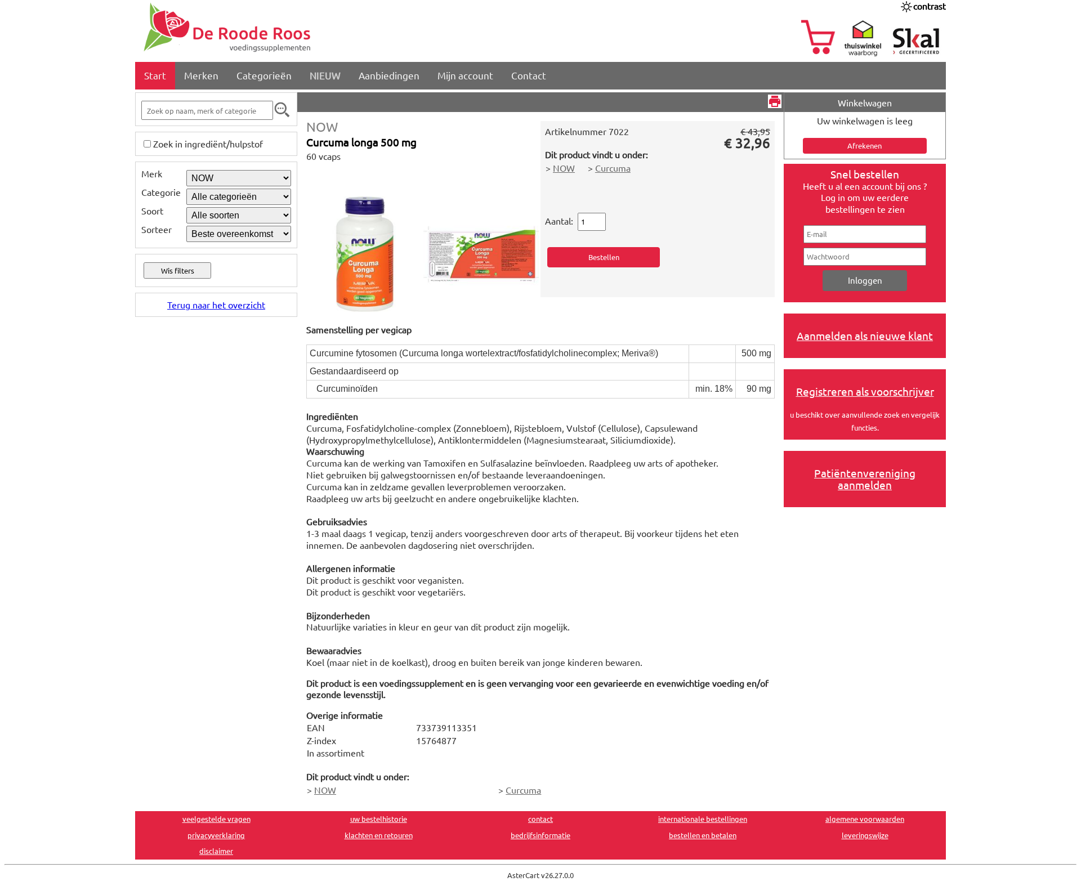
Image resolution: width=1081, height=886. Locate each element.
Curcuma (613, 167)
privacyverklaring (216, 835)
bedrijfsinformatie (540, 835)
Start (155, 75)
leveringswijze (865, 835)
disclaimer (216, 851)
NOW (322, 126)
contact (540, 819)
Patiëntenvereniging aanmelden (864, 478)
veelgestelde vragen (216, 819)
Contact (528, 75)
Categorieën (264, 75)
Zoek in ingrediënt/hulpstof (208, 143)
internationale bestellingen (702, 819)
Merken (201, 75)
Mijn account (465, 75)
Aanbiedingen (389, 75)
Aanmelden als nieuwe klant (865, 335)
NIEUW (325, 75)
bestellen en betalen (702, 835)
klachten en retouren (379, 835)
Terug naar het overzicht (216, 304)
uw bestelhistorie (378, 819)
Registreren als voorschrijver (865, 391)
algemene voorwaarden (864, 819)
